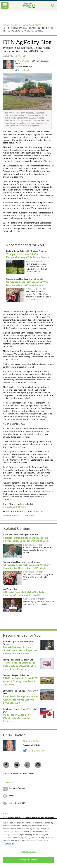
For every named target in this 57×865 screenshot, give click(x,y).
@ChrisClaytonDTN (26, 70)
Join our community (23, 774)
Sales (11, 796)
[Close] (52, 823)
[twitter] (17, 765)
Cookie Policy (10, 843)
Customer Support (17, 788)
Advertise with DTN (17, 803)
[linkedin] (38, 765)
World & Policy (32, 25)
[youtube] (27, 765)
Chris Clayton (24, 61)
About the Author (31, 741)
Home (6, 25)
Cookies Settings (28, 852)
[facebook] (6, 765)
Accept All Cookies (28, 860)
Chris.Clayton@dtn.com (14, 507)
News (16, 25)
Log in (6, 774)
